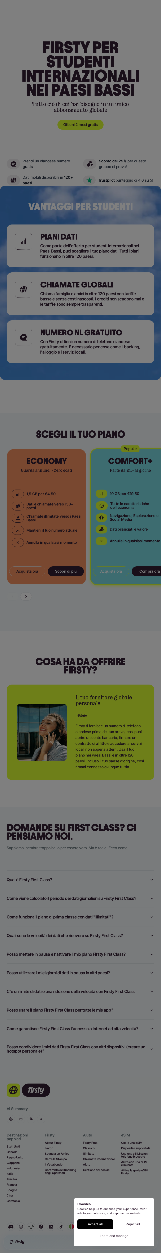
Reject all (133, 1224)
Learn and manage (114, 1236)
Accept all (95, 1224)
